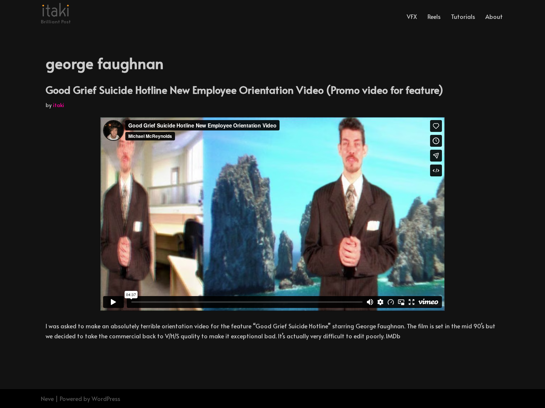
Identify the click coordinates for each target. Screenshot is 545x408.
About (494, 16)
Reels (433, 16)
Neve (47, 398)
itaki (58, 105)
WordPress (106, 398)
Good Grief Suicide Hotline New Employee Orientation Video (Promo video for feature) (244, 89)
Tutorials (463, 16)
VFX (412, 16)
